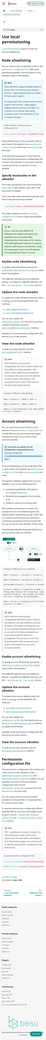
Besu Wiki (6, 995)
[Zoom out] (36, 540)
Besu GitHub (7, 1001)
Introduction (7, 912)
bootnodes (7, 187)
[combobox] (35, 3)
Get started (6, 968)
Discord (5, 991)
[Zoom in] (32, 540)
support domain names (28, 86)
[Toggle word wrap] (37, 134)
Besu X (4, 998)
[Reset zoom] (40, 540)
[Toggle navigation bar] (3, 3)
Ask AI (37, 1034)
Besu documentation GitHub (13, 1005)
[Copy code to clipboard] (41, 134)
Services (5, 971)
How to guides (7, 915)
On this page (9, 29)
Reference (6, 925)
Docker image (19, 841)
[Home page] (4, 11)
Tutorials (5, 922)
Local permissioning (11, 48)
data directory (33, 147)
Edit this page (11, 877)
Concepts (5, 918)
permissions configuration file (15, 69)
